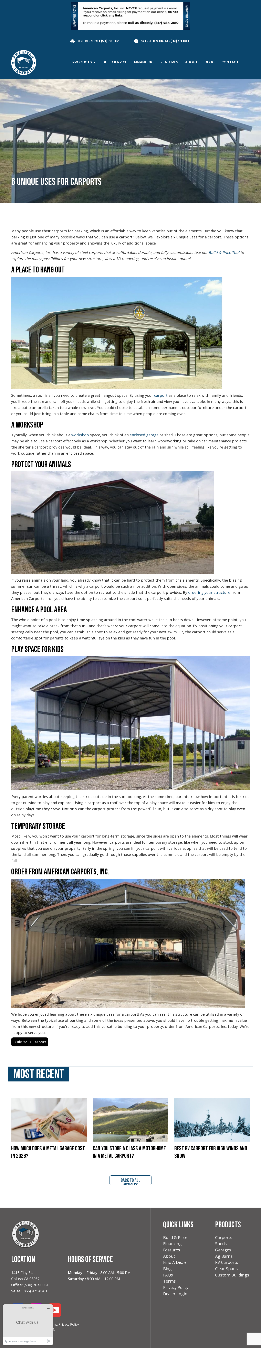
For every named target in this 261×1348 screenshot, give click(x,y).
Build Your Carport (29, 1041)
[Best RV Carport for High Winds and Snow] (212, 1119)
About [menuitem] (191, 62)
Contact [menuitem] (230, 62)
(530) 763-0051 (110, 41)
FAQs (168, 1274)
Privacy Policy (69, 1324)
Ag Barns (224, 1256)
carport (161, 395)
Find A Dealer (175, 1262)
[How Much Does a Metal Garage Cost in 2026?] (49, 1119)
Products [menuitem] (82, 62)
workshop (80, 434)
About (169, 1256)
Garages (223, 1249)
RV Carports (226, 1262)
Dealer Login (175, 1293)
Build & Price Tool (224, 252)
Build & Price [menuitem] (115, 62)
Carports (223, 1237)
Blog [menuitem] (210, 62)
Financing (172, 1243)
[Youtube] (54, 1309)
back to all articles (130, 1181)
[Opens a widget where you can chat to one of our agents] (27, 1325)
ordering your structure (209, 592)
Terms (169, 1281)
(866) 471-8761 (180, 41)
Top (251, 1338)
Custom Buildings (232, 1274)
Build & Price (175, 1237)
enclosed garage (144, 434)
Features (171, 1249)
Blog (167, 1268)
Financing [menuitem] (144, 62)
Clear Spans (226, 1268)
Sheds (221, 1243)
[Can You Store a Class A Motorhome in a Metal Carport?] (130, 1119)
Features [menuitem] (169, 62)
